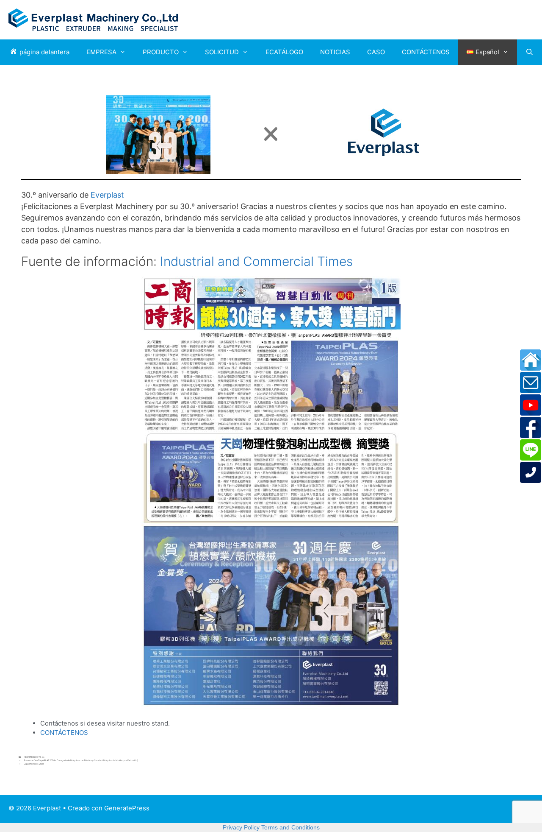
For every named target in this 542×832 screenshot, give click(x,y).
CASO (376, 52)
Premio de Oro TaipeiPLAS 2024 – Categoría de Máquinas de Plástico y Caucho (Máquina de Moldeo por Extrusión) (81, 760)
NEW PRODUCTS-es (34, 757)
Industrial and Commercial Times (256, 261)
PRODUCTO (161, 52)
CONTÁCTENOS (426, 52)
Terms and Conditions (290, 827)
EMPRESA (101, 52)
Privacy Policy (241, 827)
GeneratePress (126, 808)
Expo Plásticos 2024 (34, 763)
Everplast (107, 194)
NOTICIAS (335, 52)
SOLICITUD (222, 52)
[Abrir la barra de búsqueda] (529, 52)
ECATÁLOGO (284, 52)
